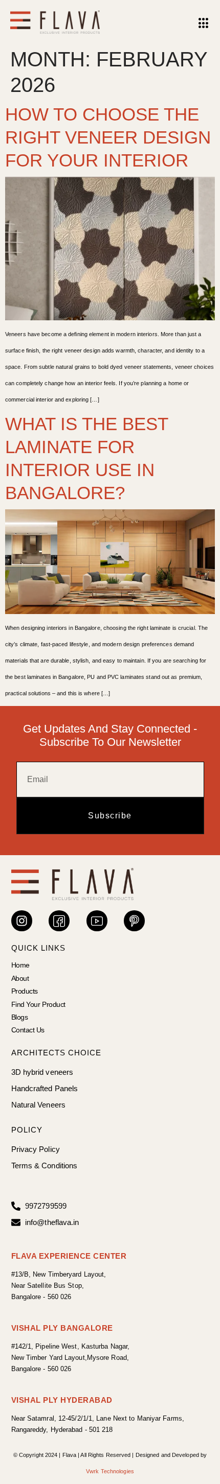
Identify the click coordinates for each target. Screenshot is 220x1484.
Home (20, 965)
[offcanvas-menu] (204, 23)
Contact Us (28, 1030)
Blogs (19, 1017)
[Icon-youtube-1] (96, 920)
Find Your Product (38, 1004)
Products (24, 991)
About (20, 978)
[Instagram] (21, 920)
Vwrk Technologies (110, 1471)
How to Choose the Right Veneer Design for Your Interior (108, 137)
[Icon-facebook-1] (59, 920)
